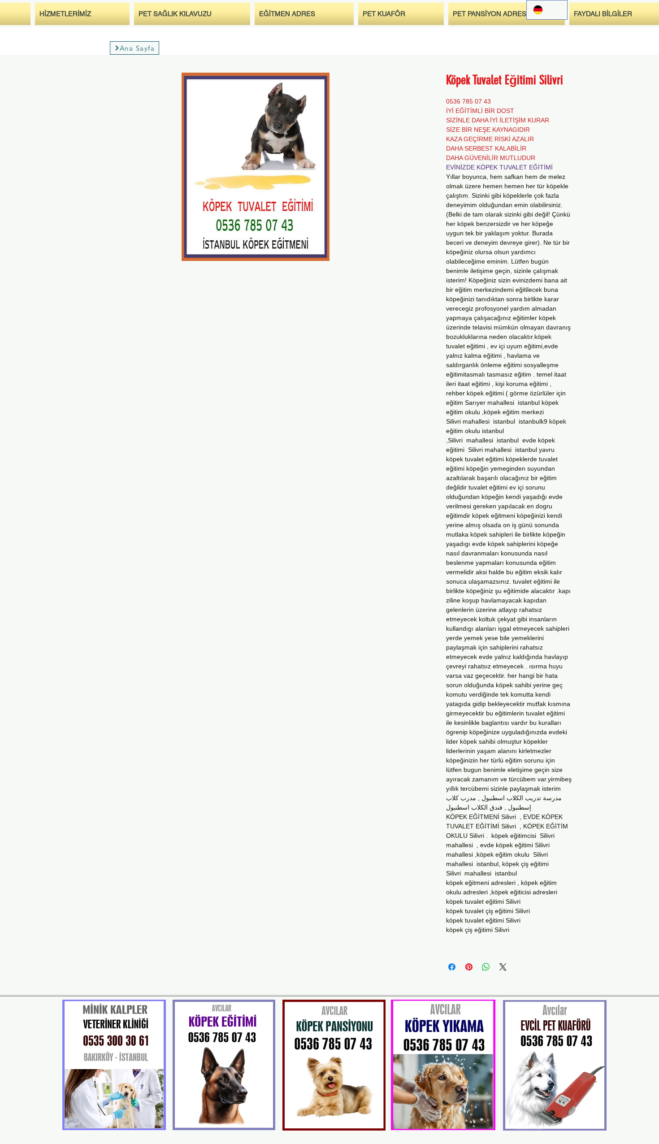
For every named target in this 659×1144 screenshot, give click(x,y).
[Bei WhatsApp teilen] (486, 967)
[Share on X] (503, 967)
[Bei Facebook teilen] (452, 967)
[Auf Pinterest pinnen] (469, 967)
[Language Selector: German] (547, 10)
